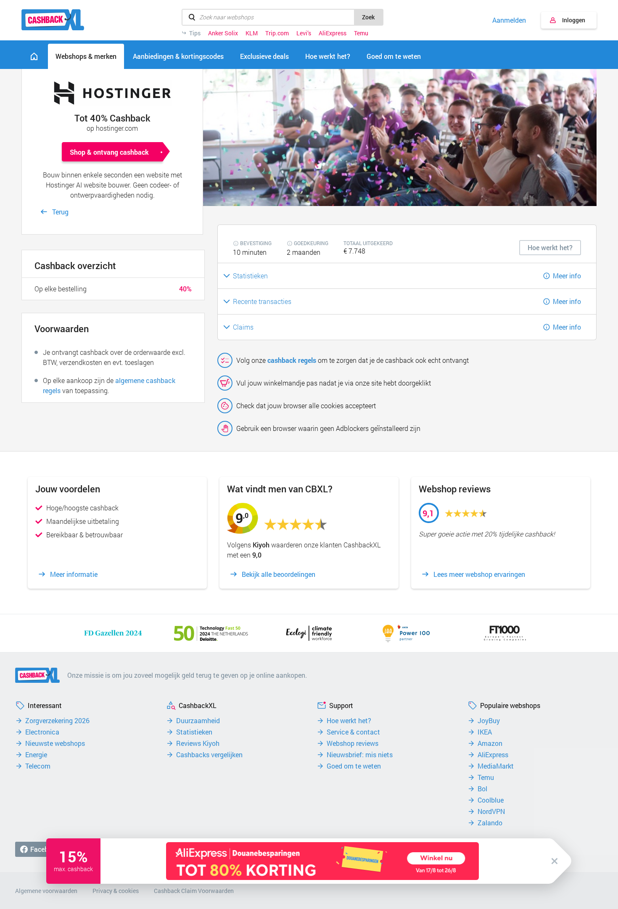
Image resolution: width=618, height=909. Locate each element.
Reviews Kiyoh (197, 743)
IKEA (485, 732)
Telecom (37, 766)
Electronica (42, 732)
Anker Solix (223, 33)
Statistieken (194, 732)
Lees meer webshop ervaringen (479, 574)
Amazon (490, 743)
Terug (60, 211)
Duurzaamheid (198, 720)
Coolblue (491, 800)
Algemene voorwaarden (46, 891)
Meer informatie (74, 574)
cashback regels (291, 360)
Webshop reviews (352, 743)
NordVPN (491, 811)
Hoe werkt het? (349, 720)
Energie (36, 754)
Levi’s (303, 33)
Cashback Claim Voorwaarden (194, 891)
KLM (252, 33)
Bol (482, 789)
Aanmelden (509, 20)
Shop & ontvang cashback (109, 152)
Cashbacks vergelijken (209, 754)
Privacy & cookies (115, 891)
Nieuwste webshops (55, 743)
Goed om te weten (354, 766)
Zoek (368, 17)
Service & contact (353, 732)
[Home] (34, 56)
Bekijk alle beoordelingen (278, 574)
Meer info (567, 275)
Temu (361, 33)
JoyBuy (489, 720)
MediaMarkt (496, 766)
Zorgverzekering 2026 (57, 720)
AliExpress (332, 33)
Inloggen (573, 20)
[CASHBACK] (52, 19)
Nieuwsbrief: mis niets (360, 754)
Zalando (490, 823)
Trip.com (277, 33)
